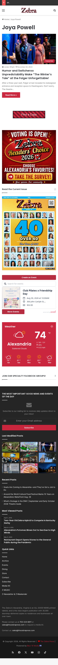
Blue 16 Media (33, 646)
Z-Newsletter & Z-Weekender (14, 594)
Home (6, 19)
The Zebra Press (47, 641)
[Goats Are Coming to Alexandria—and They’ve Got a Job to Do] (10, 447)
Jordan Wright (9, 67)
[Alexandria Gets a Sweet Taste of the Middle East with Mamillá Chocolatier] (10, 468)
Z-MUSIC (6, 590)
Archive (5, 561)
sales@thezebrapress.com (13, 625)
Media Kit (6, 586)
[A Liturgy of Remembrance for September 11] (47, 457)
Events (5, 565)
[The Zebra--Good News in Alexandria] (29, 10)
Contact (5, 577)
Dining (4, 569)
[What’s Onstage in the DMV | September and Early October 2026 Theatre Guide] (47, 447)
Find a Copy (29, 114)
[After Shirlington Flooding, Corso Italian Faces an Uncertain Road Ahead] (29, 457)
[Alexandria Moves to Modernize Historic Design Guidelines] (10, 457)
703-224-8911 (25, 622)
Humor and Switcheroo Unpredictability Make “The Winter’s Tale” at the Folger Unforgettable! (27, 74)
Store (4, 573)
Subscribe (6, 582)
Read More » (11, 95)
